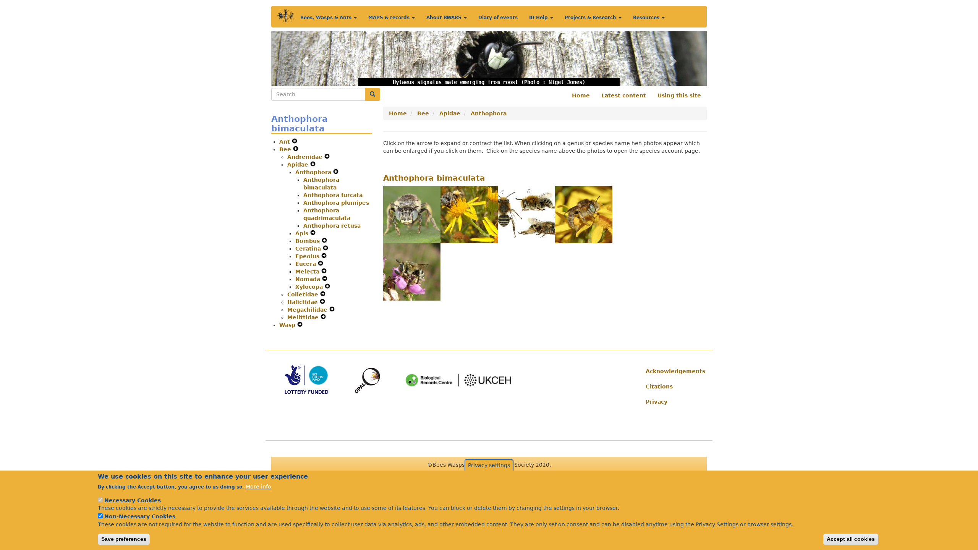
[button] (304, 58)
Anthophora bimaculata (434, 178)
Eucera (306, 264)
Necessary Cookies (132, 500)
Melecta (308, 272)
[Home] (286, 16)
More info (258, 487)
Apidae (298, 165)
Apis (302, 233)
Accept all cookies (851, 539)
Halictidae (303, 302)
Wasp (288, 325)
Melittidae (304, 317)
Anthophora (314, 172)
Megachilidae (308, 310)
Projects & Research (591, 17)
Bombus (308, 241)
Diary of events (498, 17)
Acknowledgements (673, 371)
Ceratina (309, 249)
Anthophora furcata (333, 195)
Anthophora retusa (332, 226)
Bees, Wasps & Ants (326, 17)
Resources (647, 17)
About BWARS (444, 17)
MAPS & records (389, 17)
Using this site (679, 95)
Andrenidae (305, 157)
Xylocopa (310, 287)
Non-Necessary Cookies (139, 516)
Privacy (656, 402)
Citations (659, 386)
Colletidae (303, 294)
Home (581, 95)
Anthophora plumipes (336, 203)
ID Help (539, 17)
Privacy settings (489, 465)
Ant (285, 142)
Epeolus (308, 256)
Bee (286, 149)
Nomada (308, 279)
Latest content (623, 95)
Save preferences (123, 539)
